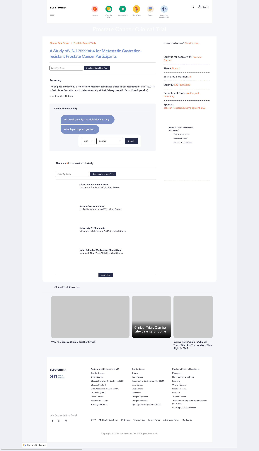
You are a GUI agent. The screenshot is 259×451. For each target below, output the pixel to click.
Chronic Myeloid (98, 385)
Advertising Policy (171, 420)
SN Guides (125, 420)
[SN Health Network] (58, 376)
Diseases (95, 15)
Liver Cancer (137, 385)
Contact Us (187, 420)
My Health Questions (108, 420)
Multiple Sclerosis (139, 401)
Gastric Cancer (138, 369)
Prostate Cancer (179, 389)
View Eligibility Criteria (61, 96)
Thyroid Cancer (179, 397)
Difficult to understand (182, 142)
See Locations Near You (96, 68)
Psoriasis (176, 381)
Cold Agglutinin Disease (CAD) (104, 389)
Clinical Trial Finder (59, 43)
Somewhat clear (180, 138)
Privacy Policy (154, 420)
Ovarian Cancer (179, 385)
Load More (105, 275)
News (150, 15)
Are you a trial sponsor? (181, 43)
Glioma (135, 373)
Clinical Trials (136, 15)
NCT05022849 (182, 85)
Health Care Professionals (164, 16)
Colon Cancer (97, 397)
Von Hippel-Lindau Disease (184, 408)
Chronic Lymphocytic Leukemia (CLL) (107, 381)
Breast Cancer (97, 377)
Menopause (177, 373)
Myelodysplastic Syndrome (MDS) (146, 405)
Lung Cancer (137, 389)
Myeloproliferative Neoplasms (185, 369)
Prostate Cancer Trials (85, 43)
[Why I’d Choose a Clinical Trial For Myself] (90, 317)
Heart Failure (137, 377)
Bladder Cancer (97, 373)
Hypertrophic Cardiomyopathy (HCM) (148, 381)
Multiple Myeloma (140, 397)
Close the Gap (108, 16)
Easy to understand (181, 134)
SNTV (93, 420)
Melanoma (136, 393)
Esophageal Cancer (99, 405)
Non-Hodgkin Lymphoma (183, 377)
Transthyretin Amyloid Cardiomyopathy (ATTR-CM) (189, 402)
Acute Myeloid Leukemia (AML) (105, 369)
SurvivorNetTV (122, 15)
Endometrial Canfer (99, 401)
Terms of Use (139, 420)
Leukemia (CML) (98, 393)
